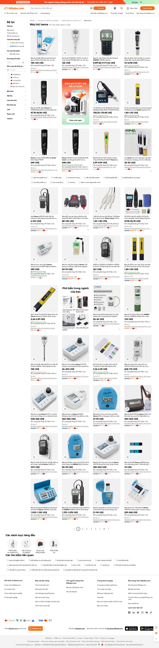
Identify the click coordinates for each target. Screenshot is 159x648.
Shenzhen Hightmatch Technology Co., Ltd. (44, 228)
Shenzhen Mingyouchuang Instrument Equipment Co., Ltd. (75, 169)
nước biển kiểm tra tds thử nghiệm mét (55, 565)
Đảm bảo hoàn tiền (41, 589)
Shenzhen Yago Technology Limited (105, 122)
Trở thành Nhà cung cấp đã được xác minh (140, 598)
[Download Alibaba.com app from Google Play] (147, 628)
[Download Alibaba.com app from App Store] (131, 628)
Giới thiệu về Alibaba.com (13, 580)
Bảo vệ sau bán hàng (42, 597)
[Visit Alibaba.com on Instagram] (142, 612)
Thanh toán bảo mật (42, 585)
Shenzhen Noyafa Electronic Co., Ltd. (136, 228)
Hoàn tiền (100, 597)
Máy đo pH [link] (87, 20)
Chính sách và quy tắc (42, 606)
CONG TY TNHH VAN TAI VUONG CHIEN (106, 67)
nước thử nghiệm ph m (40, 177)
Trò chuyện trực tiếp (104, 589)
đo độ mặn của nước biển (65, 560)
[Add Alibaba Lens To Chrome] (35, 628)
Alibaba (32, 20)
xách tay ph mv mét (85, 560)
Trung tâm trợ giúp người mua (107, 585)
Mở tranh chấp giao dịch (105, 593)
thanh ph (72, 182)
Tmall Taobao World (68, 638)
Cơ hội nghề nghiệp (10, 597)
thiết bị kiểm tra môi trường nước (41, 560)
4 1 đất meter (58, 177)
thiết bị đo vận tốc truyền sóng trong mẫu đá (45, 570)
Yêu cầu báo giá (71, 591)
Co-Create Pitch (9, 589)
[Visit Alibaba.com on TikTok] (151, 612)
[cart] (122, 8)
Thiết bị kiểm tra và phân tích (71, 20)
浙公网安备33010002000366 (115, 645)
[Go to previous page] (74, 529)
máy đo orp (105, 565)
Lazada (79, 638)
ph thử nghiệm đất (111, 177)
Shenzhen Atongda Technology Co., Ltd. (75, 226)
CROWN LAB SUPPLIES (39, 275)
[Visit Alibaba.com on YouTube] (146, 612)
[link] (156, 627)
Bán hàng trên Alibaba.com (137, 585)
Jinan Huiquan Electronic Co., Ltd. (104, 167)
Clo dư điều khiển (123, 560)
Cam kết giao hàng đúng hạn (45, 593)
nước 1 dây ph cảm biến (104, 560)
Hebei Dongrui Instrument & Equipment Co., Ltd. (106, 324)
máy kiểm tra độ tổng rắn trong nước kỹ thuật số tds (81, 570)
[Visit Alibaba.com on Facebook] (129, 612)
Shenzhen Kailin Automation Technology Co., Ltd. (75, 67)
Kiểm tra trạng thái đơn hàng (137, 593)
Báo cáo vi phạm (102, 606)
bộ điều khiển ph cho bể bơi (131, 177)
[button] (91, 8)
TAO (96, 638)
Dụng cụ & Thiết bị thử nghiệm (48, 20)
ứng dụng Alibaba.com (115, 628)
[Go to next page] (108, 529)
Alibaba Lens (13, 628)
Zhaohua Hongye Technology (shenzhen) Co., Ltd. (138, 167)
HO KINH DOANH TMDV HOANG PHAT (44, 117)
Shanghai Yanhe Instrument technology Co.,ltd (44, 70)
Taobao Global (88, 638)
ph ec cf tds (76, 565)
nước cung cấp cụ (57, 182)
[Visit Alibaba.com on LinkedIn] (133, 612)
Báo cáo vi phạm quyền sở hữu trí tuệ (109, 601)
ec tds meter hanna (74, 177)
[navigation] (16, 275)
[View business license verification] (99, 645)
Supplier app (80, 628)
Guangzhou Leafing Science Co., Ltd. (136, 72)
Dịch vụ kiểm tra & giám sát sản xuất (47, 601)
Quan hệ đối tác (133, 603)
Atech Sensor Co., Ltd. (69, 277)
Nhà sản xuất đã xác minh (74, 587)
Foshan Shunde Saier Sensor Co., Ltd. (105, 226)
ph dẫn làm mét (91, 565)
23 (104, 529)
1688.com (57, 638)
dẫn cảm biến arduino (93, 177)
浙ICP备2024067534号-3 (134, 645)
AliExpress (48, 638)
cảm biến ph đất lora (39, 182)
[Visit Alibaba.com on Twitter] (138, 612)
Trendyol (102, 638)
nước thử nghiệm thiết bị (16, 560)
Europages (111, 638)
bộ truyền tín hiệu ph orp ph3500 (126, 565)
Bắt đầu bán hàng (134, 589)
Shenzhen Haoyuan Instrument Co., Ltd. (44, 170)
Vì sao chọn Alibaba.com (12, 585)
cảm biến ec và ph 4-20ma (17, 570)
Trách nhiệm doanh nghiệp (13, 593)
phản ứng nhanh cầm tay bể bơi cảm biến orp (23, 565)
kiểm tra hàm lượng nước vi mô (90, 182)
